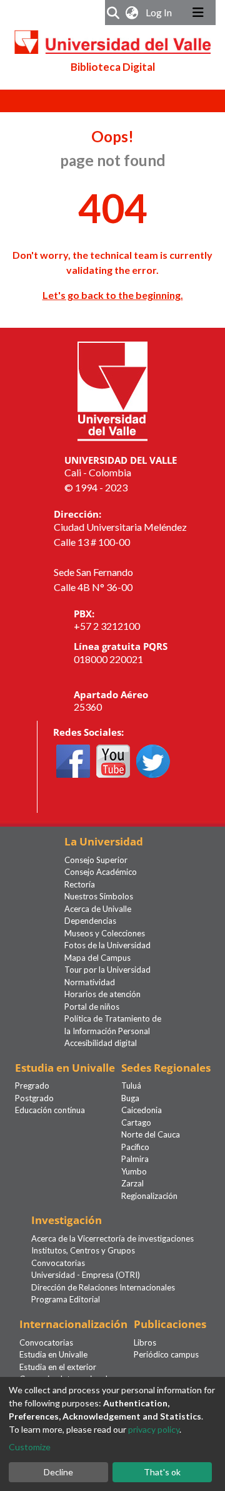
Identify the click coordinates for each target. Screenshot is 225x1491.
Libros (145, 1342)
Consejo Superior (96, 860)
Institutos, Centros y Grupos (83, 1250)
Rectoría (79, 884)
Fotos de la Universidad (107, 945)
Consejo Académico (100, 872)
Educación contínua (50, 1110)
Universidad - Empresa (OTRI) (85, 1275)
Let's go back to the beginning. (112, 295)
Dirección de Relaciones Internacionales (103, 1287)
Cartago (136, 1122)
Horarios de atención (102, 994)
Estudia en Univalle (53, 1354)
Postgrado (34, 1098)
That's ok (162, 1472)
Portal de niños (91, 1007)
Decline (58, 1472)
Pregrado (32, 1085)
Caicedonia (141, 1110)
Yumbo (134, 1171)
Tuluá (131, 1085)
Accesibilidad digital (100, 1043)
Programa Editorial (65, 1299)
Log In (160, 12)
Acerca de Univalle (97, 909)
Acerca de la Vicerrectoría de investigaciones (112, 1238)
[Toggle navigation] (198, 12)
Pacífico (135, 1147)
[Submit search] (113, 12)
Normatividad (89, 982)
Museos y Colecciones (104, 933)
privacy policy (153, 1429)
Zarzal (132, 1183)
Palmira (135, 1159)
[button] (132, 12)
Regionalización (149, 1196)
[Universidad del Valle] (113, 389)
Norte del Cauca (150, 1134)
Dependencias (90, 921)
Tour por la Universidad (107, 970)
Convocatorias (58, 1263)
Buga (130, 1098)
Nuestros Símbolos (98, 896)
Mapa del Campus (97, 958)
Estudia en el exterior (57, 1367)
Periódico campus (166, 1354)
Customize (30, 1446)
